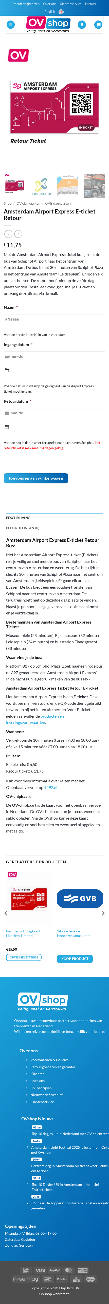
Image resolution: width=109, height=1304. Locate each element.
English (50, 12)
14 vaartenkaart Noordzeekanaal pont (74, 933)
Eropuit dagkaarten (25, 4)
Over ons (49, 4)
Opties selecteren (24, 957)
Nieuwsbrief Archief (46, 1095)
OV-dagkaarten (28, 203)
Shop (8, 203)
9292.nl (50, 787)
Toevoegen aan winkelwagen (36, 478)
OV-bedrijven (41, 1088)
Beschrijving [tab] (18, 518)
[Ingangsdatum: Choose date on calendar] (7, 370)
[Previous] (12, 106)
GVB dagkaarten (58, 203)
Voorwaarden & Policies (49, 1060)
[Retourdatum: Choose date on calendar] (7, 427)
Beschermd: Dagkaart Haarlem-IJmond (23, 933)
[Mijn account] (82, 24)
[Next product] (8, 234)
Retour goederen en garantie (52, 1067)
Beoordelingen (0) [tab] (22, 528)
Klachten (37, 1074)
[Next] (96, 106)
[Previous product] (18, 234)
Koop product (75, 959)
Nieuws (90, 4)
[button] (11, 24)
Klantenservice (71, 4)
